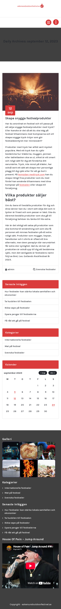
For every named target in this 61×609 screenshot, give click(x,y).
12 (15, 398)
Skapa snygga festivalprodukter (28, 118)
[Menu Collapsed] (48, 22)
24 (53, 404)
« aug (42, 373)
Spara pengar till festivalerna (20, 314)
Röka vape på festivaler (17, 307)
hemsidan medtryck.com (31, 174)
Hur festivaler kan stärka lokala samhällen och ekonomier (30, 293)
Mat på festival (12, 346)
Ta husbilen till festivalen (18, 301)
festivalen (24, 184)
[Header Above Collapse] (56, 22)
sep (10, 110)
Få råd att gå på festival (17, 320)
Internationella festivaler (18, 339)
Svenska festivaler (46, 269)
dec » (52, 373)
